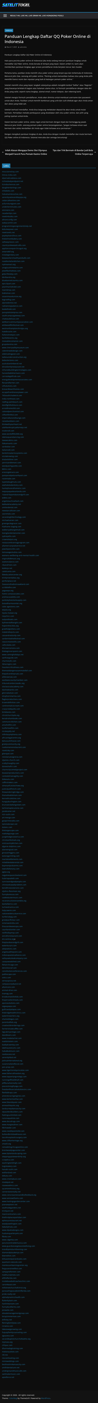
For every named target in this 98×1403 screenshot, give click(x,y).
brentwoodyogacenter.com (13, 1150)
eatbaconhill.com (9, 223)
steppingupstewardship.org (14, 1156)
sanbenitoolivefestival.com (13, 638)
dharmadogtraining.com (12, 1348)
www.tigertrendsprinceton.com (15, 1070)
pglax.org (6, 872)
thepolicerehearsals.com (12, 673)
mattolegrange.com (10, 833)
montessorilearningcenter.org (15, 1265)
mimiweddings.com (10, 1361)
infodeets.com (8, 191)
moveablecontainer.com (12, 341)
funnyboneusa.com (10, 894)
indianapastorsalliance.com (14, 955)
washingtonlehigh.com (11, 1163)
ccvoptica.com (8, 1159)
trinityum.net (7, 1211)
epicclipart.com (8, 283)
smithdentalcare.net (10, 1367)
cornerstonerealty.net (11, 1191)
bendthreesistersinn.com (13, 888)
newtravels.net (8, 232)
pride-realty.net (8, 1294)
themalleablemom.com (12, 795)
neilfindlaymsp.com (10, 932)
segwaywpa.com (9, 1006)
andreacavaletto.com (11, 597)
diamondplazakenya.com (12, 1252)
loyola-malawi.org (9, 613)
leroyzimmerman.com (11, 1316)
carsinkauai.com (9, 1284)
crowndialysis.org (9, 539)
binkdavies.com (8, 712)
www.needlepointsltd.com (13, 1131)
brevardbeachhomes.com (13, 389)
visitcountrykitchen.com (12, 843)
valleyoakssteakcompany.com (14, 958)
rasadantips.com (9, 213)
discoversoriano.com (11, 648)
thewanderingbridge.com (13, 792)
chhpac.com (7, 1345)
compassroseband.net (11, 984)
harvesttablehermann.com (13, 373)
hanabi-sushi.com (9, 1169)
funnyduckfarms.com (11, 1307)
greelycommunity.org (11, 744)
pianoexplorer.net (9, 1204)
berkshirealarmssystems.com (14, 453)
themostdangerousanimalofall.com (17, 670)
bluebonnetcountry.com (12, 280)
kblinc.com (6, 469)
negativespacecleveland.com (14, 875)
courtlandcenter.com (11, 929)
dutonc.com (7, 827)
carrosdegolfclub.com (11, 376)
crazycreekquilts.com (11, 709)
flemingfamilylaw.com (11, 1323)
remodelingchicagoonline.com (15, 1147)
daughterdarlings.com (11, 187)
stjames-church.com (10, 760)
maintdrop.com (8, 290)
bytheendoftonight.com (12, 622)
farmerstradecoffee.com (12, 1028)
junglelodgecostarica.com (13, 837)
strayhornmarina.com (11, 696)
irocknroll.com (8, 430)
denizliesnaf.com (9, 968)
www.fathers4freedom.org (13, 1073)
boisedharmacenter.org (12, 603)
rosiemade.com (8, 478)
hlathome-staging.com (11, 526)
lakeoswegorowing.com (12, 1329)
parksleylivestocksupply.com (14, 600)
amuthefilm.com (9, 725)
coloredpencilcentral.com (13, 411)
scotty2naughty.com (10, 763)
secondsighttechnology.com (14, 517)
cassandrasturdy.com (11, 635)
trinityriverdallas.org (11, 578)
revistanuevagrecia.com (12, 757)
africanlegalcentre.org (11, 737)
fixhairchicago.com (10, 964)
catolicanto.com (8, 571)
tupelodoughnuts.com (11, 482)
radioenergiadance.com (12, 306)
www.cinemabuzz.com (11, 1179)
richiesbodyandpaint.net (12, 181)
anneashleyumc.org (10, 1105)
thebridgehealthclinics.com (13, 1012)
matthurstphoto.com (11, 1275)
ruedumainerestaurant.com (14, 747)
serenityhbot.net (9, 1057)
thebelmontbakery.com (12, 239)
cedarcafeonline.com (11, 200)
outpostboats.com (9, 619)
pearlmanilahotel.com (11, 287)
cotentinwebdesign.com (12, 351)
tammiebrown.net (9, 824)
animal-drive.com (9, 990)
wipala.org (6, 610)
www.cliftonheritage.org (12, 1140)
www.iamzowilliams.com (12, 1198)
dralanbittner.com (10, 459)
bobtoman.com (8, 293)
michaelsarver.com (10, 520)
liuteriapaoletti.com (10, 878)
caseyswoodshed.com (11, 961)
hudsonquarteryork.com (12, 1233)
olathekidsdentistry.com (12, 485)
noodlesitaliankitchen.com (13, 261)
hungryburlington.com (11, 801)
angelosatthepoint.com (12, 952)
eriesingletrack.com (10, 472)
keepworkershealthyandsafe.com (16, 258)
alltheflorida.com (9, 1278)
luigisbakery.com (9, 1166)
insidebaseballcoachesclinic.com (16, 1281)
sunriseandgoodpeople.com (14, 881)
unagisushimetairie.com (12, 267)
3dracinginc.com (9, 664)
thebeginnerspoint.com (12, 651)
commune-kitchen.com (12, 721)
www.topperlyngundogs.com (14, 1076)
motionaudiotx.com (10, 1351)
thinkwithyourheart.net (12, 424)
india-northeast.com (10, 399)
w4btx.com (6, 498)
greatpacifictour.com (11, 920)
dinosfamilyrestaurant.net (13, 367)
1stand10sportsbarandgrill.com (15, 494)
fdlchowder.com (9, 1127)
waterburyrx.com (9, 945)
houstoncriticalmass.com (12, 667)
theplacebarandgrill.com (12, 942)
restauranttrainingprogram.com (15, 542)
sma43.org (6, 1143)
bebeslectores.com (10, 360)
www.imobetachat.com (12, 1038)
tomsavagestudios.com (12, 552)
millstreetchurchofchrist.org (14, 1287)
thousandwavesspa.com (12, 926)
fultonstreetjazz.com (11, 335)
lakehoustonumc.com (11, 1048)
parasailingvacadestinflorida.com (16, 1291)
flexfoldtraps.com (9, 1092)
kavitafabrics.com (9, 904)
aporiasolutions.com (10, 1003)
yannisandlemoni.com (11, 462)
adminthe (23, 47)
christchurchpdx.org (10, 715)
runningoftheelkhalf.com (12, 1080)
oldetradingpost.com (11, 354)
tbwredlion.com (8, 1255)
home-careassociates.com (13, 594)
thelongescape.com (10, 830)
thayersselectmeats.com (12, 1000)
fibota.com (6, 1236)
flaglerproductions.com (12, 699)
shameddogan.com (10, 1019)
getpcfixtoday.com (9, 274)
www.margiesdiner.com (12, 1124)
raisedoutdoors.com (10, 421)
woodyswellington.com (11, 1223)
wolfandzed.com (9, 1172)
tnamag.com (7, 993)
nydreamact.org (9, 264)
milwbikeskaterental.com (12, 862)
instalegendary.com (10, 255)
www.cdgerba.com (10, 1239)
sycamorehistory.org (10, 1188)
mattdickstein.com (10, 1041)
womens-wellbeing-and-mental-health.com (20, 555)
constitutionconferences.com (14, 971)
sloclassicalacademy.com (12, 686)
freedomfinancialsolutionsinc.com (16, 1089)
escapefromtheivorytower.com (15, 392)
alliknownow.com (9, 677)
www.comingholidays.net (12, 654)
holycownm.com (9, 910)
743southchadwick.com (12, 395)
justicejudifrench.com (11, 789)
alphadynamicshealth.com (13, 1297)
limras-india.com (9, 175)
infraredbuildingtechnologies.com (16, 370)
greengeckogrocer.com (11, 523)
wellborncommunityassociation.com (17, 322)
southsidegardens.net (11, 1207)
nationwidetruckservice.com (14, 913)
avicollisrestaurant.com (12, 936)
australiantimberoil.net (12, 363)
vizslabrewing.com (10, 456)
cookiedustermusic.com (12, 897)
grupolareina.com (9, 344)
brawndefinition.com (11, 702)
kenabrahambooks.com (12, 718)
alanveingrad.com (9, 849)
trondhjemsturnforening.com (14, 1249)
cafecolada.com (8, 645)
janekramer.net (8, 811)
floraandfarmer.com (10, 383)
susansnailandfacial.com (12, 1064)
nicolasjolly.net (8, 731)
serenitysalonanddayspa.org (14, 197)
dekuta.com (7, 1175)
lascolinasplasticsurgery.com (14, 1137)
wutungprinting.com (11, 856)
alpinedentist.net (9, 303)
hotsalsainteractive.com (12, 194)
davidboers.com (9, 1035)
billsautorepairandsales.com (14, 1259)
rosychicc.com (8, 616)
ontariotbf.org (8, 251)
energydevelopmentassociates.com (17, 379)
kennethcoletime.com (11, 798)
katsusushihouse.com (11, 741)
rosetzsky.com (8, 750)
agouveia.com (8, 1335)
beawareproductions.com (13, 773)
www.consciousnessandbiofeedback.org (19, 1195)
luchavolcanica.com (10, 907)
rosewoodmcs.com (10, 1185)
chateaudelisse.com (10, 319)
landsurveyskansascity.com (13, 1108)
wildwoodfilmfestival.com (13, 325)
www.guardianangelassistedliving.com (18, 1246)
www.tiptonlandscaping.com (14, 1153)
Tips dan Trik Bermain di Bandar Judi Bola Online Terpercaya (73, 152)
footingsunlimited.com (11, 1115)
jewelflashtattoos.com (11, 271)
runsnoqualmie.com (10, 1118)
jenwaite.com (7, 1310)
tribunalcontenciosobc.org (13, 683)
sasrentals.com (8, 514)
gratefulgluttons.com (11, 629)
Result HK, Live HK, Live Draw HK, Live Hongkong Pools (37, 15)
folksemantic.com (9, 443)
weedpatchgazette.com (12, 466)
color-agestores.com (10, 606)
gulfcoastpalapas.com (11, 1009)
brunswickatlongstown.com (13, 805)
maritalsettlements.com (12, 859)
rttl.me (5, 1355)
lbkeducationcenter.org (12, 574)
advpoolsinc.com (9, 948)
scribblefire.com (9, 587)
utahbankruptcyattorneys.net (14, 427)
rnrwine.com (7, 1326)
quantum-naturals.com (12, 1262)
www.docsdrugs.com (11, 1121)
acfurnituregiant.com (11, 203)
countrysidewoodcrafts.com (14, 245)
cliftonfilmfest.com (10, 414)
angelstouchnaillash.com (12, 501)
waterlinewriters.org (10, 1016)
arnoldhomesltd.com (11, 408)
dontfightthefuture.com (12, 405)
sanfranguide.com (10, 657)
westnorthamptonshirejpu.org (15, 328)
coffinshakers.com (9, 782)
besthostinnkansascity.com (13, 1364)
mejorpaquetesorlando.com (14, 491)
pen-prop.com (8, 1067)
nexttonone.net (8, 1054)
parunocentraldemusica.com (14, 1243)
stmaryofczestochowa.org (13, 785)
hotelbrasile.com (9, 331)
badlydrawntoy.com (10, 1044)
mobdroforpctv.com (10, 632)
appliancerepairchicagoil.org (14, 248)
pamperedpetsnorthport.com (14, 475)
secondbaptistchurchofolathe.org (16, 1339)
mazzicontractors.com (11, 1214)
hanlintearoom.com (10, 1303)
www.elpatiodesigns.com (12, 1230)
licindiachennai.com (10, 184)
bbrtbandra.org (8, 277)
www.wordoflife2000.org (12, 434)
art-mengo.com (8, 817)
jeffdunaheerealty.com (11, 1083)
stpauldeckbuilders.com (12, 1111)
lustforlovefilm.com (10, 728)
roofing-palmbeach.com (12, 402)
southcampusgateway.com (13, 315)
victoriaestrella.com (10, 923)
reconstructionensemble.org (14, 900)
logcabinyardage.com (11, 1032)
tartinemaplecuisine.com (12, 808)
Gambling (9, 30)
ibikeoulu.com (8, 779)
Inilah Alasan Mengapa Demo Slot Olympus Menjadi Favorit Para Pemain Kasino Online (26, 152)
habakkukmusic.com (10, 1051)
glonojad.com (8, 753)
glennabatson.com (10, 693)
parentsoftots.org (9, 1022)
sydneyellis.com (9, 536)
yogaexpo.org (7, 590)
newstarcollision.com (11, 510)
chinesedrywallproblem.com (14, 884)
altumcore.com (8, 987)
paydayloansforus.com (11, 235)
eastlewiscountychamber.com (14, 680)
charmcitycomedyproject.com (14, 769)
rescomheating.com (10, 1358)
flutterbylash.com (9, 1300)
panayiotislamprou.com (12, 312)
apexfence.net (8, 1377)
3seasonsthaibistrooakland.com (15, 584)
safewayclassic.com (10, 242)
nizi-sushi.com (8, 814)
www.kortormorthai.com (12, 1099)
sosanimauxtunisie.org (11, 296)
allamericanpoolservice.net (13, 546)
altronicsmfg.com (9, 219)
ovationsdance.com (10, 562)
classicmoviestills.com (11, 641)
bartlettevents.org (9, 338)
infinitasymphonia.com (12, 734)
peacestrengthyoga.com (12, 1086)
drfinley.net (7, 1319)
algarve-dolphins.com (11, 846)
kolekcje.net (7, 568)
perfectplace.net (9, 581)
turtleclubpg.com (9, 916)
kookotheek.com (9, 309)
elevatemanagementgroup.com (15, 1313)
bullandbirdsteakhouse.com (14, 1134)
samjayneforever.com (11, 1271)
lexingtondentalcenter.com (13, 533)
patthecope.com (9, 974)
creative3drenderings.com (13, 1025)
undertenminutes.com (11, 207)
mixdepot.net (7, 1182)
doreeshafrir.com (9, 766)
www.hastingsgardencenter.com (16, 1201)
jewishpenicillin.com (11, 549)
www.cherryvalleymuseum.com (15, 347)
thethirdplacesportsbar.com (14, 1217)
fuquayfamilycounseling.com (14, 1332)
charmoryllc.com (9, 661)
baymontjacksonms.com (12, 865)
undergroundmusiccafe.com (14, 1371)
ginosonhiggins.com (10, 852)
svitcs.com (6, 977)
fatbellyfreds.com (9, 1227)
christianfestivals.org (11, 840)
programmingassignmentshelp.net (17, 226)
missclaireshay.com (10, 171)
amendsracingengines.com (13, 1096)
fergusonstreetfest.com (12, 1268)
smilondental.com (9, 507)
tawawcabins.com (9, 440)
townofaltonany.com (10, 868)
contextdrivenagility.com (12, 776)
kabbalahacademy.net (11, 504)
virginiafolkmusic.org (11, 558)
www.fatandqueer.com (12, 1102)
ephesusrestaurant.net (12, 1220)
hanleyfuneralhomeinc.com (14, 488)
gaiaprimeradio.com (10, 821)
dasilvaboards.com (10, 689)
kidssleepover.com (10, 229)
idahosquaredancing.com (13, 437)
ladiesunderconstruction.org (14, 357)
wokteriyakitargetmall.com (13, 530)
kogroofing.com (8, 299)
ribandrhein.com (9, 565)
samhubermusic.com (11, 1374)
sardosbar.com (8, 446)
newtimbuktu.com (9, 216)
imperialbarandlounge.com (13, 418)
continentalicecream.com (13, 705)
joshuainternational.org (12, 1060)
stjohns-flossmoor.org (11, 891)
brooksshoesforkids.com (12, 996)
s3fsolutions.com (9, 386)
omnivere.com (8, 210)
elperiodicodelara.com (11, 178)
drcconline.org (8, 939)
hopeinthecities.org (10, 626)
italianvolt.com (8, 450)
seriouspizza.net (9, 980)
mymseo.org (7, 1342)
